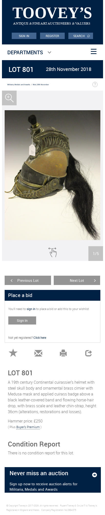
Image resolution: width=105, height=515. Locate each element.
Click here (39, 337)
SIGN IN (24, 36)
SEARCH (81, 36)
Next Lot (77, 280)
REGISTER (52, 36)
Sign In (22, 320)
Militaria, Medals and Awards (18, 84)
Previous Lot (28, 280)
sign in (31, 309)
